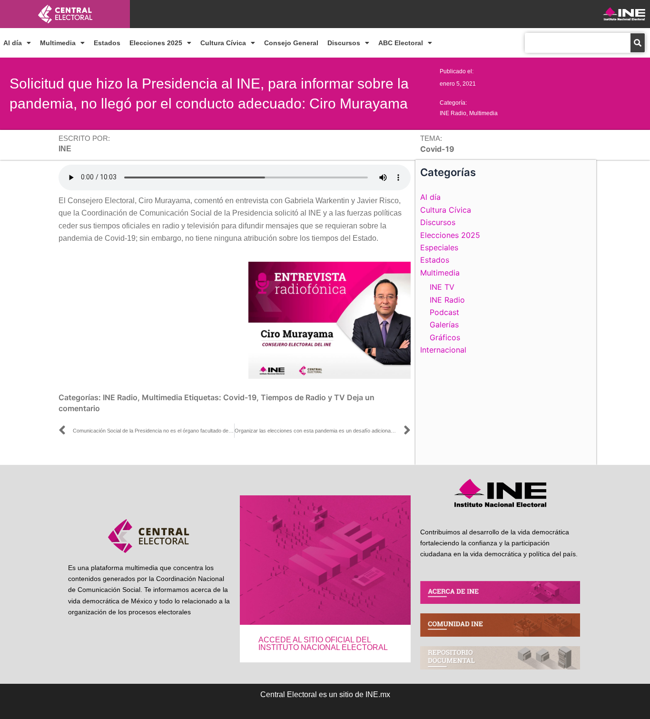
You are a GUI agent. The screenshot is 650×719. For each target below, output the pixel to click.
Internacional (443, 350)
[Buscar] (637, 42)
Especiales (439, 247)
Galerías (444, 324)
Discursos (343, 43)
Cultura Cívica (223, 43)
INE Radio (453, 113)
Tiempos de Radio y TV (303, 397)
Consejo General (291, 43)
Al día (12, 43)
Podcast (444, 312)
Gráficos (445, 337)
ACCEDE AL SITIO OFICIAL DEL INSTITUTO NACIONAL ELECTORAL (323, 643)
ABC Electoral (400, 43)
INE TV (442, 287)
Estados (107, 43)
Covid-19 (239, 397)
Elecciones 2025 (155, 43)
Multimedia (58, 43)
